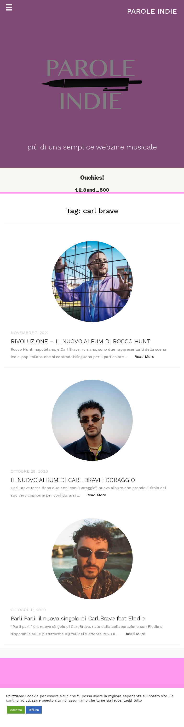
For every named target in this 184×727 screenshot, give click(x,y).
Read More (147, 356)
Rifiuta (34, 710)
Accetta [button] (16, 710)
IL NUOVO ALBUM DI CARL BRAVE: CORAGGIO (73, 480)
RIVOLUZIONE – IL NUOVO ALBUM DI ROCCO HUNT (80, 341)
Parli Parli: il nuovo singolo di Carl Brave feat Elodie (78, 618)
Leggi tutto (133, 700)
